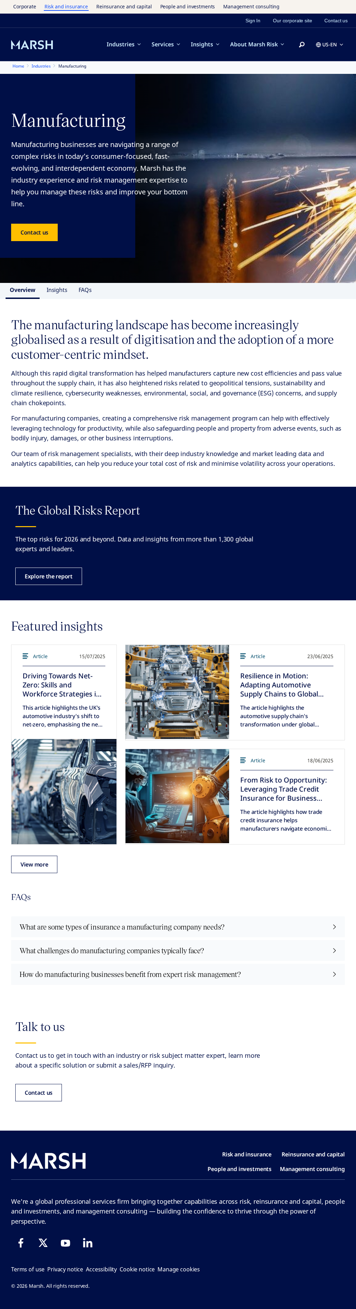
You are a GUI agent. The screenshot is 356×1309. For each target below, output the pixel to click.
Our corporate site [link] (292, 20)
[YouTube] (65, 1242)
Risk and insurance (66, 6)
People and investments (187, 6)
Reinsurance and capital (124, 6)
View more (34, 864)
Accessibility (101, 1269)
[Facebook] (21, 1242)
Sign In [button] (252, 20)
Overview (22, 290)
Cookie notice (137, 1269)
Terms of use (27, 1269)
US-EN (329, 44)
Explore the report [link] (49, 576)
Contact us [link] (336, 20)
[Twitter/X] (43, 1242)
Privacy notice (65, 1269)
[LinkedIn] (87, 1242)
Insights (202, 44)
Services (163, 44)
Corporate (24, 6)
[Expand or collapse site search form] (302, 45)
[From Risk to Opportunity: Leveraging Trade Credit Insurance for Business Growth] (177, 796)
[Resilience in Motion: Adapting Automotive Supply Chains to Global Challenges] (177, 692)
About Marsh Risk (254, 44)
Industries (121, 44)
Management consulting (251, 6)
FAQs (85, 290)
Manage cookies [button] (178, 1269)
